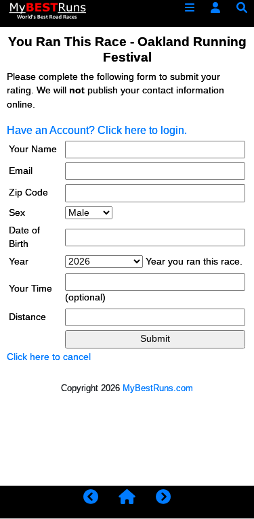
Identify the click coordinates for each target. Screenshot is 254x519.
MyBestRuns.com (158, 388)
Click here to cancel (49, 357)
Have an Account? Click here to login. (97, 130)
